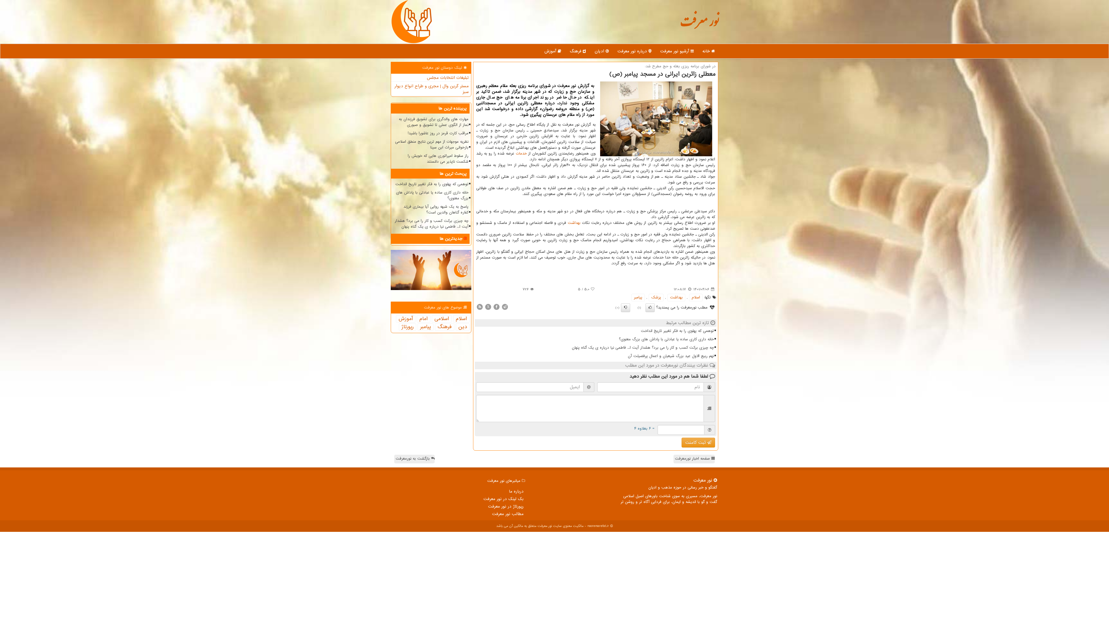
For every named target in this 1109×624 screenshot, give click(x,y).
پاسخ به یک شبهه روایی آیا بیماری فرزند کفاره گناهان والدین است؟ (435, 209)
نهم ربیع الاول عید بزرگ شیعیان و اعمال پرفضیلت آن (671, 356)
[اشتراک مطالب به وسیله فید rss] (479, 306)
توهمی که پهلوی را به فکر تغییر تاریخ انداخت (677, 331)
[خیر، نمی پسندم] (625, 307)
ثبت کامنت (696, 442)
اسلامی (441, 319)
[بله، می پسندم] (650, 307)
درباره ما (516, 491)
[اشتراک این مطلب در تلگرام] (504, 306)
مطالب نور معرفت (508, 514)
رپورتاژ (407, 327)
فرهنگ (576, 51)
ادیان (600, 51)
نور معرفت (699, 24)
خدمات (521, 153)
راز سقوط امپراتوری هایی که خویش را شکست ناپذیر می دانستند (438, 158)
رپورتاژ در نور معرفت (506, 506)
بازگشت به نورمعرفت (413, 458)
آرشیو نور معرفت (675, 51)
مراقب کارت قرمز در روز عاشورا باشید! (438, 133)
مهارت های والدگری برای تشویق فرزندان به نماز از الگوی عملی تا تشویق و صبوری (433, 122)
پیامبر (638, 297)
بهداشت (574, 223)
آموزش (551, 51)
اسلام (696, 297)
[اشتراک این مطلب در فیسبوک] (496, 306)
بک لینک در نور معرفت (503, 499)
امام (423, 319)
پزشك (656, 297)
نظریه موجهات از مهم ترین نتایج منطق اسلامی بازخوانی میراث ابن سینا (431, 144)
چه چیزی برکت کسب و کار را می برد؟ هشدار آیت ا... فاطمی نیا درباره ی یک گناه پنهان (643, 347)
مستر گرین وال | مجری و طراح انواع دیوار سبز (432, 89)
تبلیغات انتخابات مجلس (448, 78)
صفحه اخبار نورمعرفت (693, 458)
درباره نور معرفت (632, 51)
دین (462, 327)
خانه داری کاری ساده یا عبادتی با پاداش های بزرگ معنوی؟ (666, 339)
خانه (706, 51)
